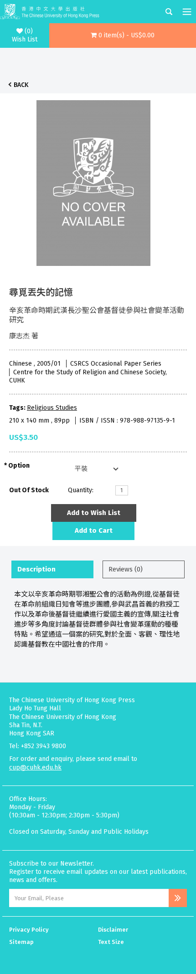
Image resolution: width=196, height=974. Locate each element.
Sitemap (21, 941)
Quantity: (80, 490)
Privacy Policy (29, 929)
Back (21, 85)
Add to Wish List (93, 513)
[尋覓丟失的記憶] (93, 180)
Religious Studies (52, 408)
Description (36, 569)
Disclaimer (113, 929)
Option (19, 465)
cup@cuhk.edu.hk (35, 767)
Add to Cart (94, 530)
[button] (123, 35)
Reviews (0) (125, 569)
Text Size (111, 941)
